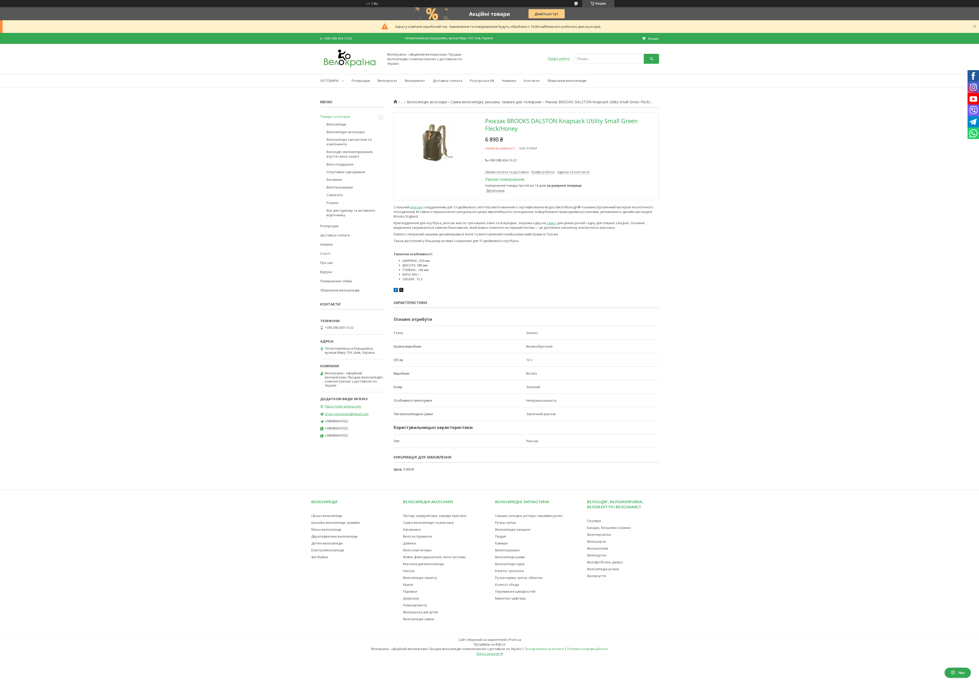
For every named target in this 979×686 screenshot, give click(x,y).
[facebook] (396, 290)
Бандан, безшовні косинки (608, 527)
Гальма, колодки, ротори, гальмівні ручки (528, 515)
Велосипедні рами (510, 557)
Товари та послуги (335, 116)
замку (551, 223)
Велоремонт (415, 80)
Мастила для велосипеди (423, 564)
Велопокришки (507, 550)
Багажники (412, 529)
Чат (961, 673)
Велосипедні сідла (509, 564)
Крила (408, 584)
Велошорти (596, 541)
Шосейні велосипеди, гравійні (335, 522)
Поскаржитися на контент (544, 649)
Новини (326, 244)
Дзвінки (409, 543)
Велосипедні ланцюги (512, 529)
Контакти (531, 80)
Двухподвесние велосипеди (334, 536)
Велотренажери (340, 187)
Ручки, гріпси (505, 522)
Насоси (409, 570)
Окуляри (594, 520)
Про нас (326, 262)
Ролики (332, 202)
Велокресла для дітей (420, 612)
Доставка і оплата (447, 80)
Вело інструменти (417, 536)
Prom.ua (515, 640)
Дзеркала (411, 598)
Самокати (335, 195)
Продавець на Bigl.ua (489, 644)
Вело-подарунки (340, 164)
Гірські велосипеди (326, 515)
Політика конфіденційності (587, 649)
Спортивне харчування (346, 172)
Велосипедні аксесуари (427, 102)
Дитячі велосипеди (326, 543)
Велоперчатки (599, 534)
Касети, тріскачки (509, 570)
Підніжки (410, 591)
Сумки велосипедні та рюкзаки (428, 522)
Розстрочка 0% (482, 80)
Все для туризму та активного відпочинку (351, 212)
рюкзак (416, 207)
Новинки (509, 80)
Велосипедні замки (418, 619)
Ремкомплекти (415, 605)
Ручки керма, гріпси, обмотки (519, 577)
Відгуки (326, 272)
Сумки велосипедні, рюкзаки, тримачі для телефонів (495, 102)
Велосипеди (336, 124)
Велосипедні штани (603, 569)
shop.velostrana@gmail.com (347, 414)
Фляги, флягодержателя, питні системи (434, 557)
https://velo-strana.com (343, 406)
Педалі (500, 536)
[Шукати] (651, 59)
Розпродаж (361, 80)
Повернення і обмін (336, 281)
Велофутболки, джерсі (605, 562)
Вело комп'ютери (417, 550)
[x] (401, 290)
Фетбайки (319, 557)
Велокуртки (596, 555)
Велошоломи (597, 548)
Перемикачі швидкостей (515, 591)
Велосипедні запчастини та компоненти (349, 141)
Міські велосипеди (326, 529)
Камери (501, 543)
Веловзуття (596, 576)
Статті (325, 253)
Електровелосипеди (327, 550)
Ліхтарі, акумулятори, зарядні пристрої (434, 515)
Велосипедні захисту (420, 577)
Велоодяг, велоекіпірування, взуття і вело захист (350, 154)
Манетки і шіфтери (510, 598)
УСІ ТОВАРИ (329, 80)
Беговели (334, 179)
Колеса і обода (507, 584)
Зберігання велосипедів (566, 80)
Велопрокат (387, 80)
